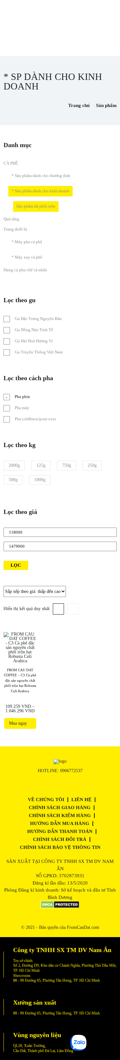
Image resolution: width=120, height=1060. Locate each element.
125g (40, 465)
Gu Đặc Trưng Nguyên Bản (38, 318)
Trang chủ (79, 105)
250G (92, 465)
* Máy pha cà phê (27, 241)
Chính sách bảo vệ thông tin (60, 847)
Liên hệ (81, 799)
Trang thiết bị (15, 229)
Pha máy (22, 407)
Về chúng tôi (46, 799)
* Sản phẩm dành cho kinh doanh (40, 191)
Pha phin (22, 396)
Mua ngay (19, 723)
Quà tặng (11, 219)
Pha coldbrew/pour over (35, 418)
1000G (39, 479)
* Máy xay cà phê (27, 257)
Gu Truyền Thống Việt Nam (39, 352)
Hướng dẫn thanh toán (59, 831)
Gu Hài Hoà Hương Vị (34, 340)
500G (13, 479)
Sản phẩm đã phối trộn (35, 206)
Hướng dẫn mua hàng (59, 823)
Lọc (16, 565)
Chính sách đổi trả (59, 839)
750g (66, 465)
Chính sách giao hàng (60, 807)
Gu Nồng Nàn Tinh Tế (34, 329)
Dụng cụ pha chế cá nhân (25, 269)
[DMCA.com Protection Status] (60, 906)
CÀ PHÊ (11, 163)
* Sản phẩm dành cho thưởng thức (41, 175)
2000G (14, 465)
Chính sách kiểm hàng (60, 815)
